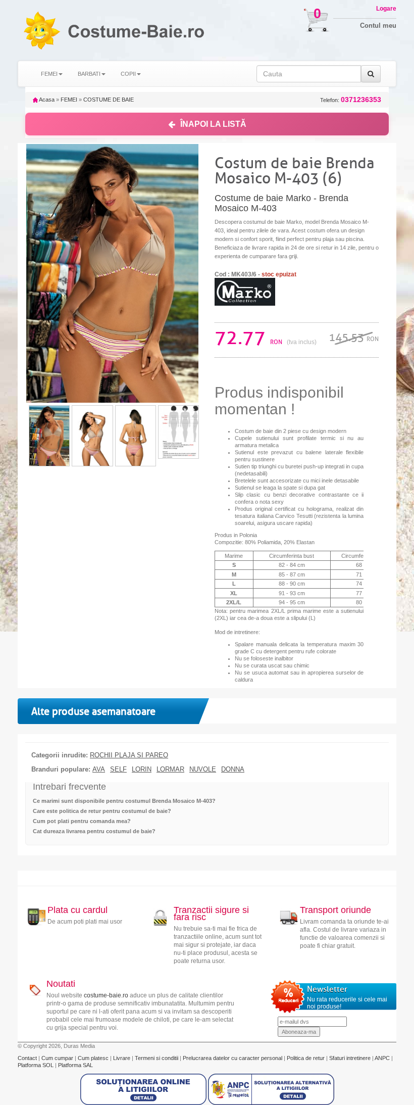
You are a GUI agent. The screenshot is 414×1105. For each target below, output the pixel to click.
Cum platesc (94, 1058)
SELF (118, 769)
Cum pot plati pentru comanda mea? (82, 821)
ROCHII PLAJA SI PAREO (129, 755)
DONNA (232, 769)
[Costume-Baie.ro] (41, 30)
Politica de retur (306, 1058)
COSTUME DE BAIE (108, 100)
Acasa (46, 100)
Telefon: (350, 100)
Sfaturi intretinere (350, 1058)
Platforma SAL (75, 1065)
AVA (98, 769)
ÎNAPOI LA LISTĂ (213, 124)
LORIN (141, 769)
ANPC (382, 1058)
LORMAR (170, 769)
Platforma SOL (36, 1065)
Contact (28, 1058)
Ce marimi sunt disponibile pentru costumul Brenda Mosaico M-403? (124, 801)
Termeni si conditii (157, 1058)
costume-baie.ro (106, 995)
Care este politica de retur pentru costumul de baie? (102, 811)
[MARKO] (245, 292)
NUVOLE (202, 769)
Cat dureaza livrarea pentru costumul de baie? (94, 831)
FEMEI (69, 100)
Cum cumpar (58, 1058)
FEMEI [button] (49, 74)
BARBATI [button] (89, 74)
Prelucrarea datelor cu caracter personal (233, 1058)
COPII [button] (128, 74)
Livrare (122, 1058)
